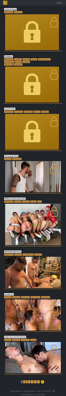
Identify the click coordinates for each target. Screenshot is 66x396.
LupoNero (18, 59)
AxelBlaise (26, 62)
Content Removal (15, 391)
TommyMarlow (28, 255)
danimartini (25, 340)
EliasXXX (18, 62)
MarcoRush (8, 64)
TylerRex (34, 59)
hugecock (26, 202)
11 (32, 382)
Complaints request (29, 391)
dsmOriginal (9, 12)
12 (35, 382)
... (29, 382)
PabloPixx (18, 255)
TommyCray (18, 112)
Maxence (37, 112)
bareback (18, 202)
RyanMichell (45, 297)
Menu (59, 3)
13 (38, 382)
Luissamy (26, 59)
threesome (18, 12)
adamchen (16, 340)
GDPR (39, 391)
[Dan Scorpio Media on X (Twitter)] (54, 390)
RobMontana (9, 255)
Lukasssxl (8, 159)
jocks (39, 202)
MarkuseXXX (17, 159)
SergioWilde (18, 64)
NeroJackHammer (44, 59)
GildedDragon (9, 62)
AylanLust (38, 255)
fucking (33, 202)
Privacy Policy (46, 391)
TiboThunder (35, 297)
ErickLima (8, 297)
